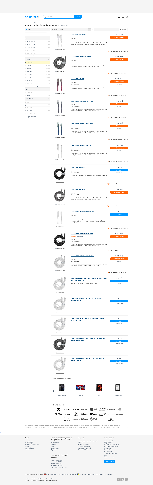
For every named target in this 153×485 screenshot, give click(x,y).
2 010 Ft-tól (119, 57)
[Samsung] (76, 409)
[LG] (93, 409)
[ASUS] (67, 409)
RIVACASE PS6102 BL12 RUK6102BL (82, 123)
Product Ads (108, 448)
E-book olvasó (118, 395)
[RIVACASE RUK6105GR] (61, 195)
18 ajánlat (119, 40)
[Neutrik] (111, 419)
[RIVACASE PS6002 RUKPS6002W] (61, 151)
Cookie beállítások (83, 450)
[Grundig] (76, 419)
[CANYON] (67, 419)
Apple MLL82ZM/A (56, 462)
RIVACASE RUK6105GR (78, 189)
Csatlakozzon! (110, 461)
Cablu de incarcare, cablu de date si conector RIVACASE (96, 474)
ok (48, 34)
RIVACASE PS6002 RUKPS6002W (81, 145)
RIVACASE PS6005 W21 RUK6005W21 (82, 256)
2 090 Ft (119, 278)
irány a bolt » (119, 170)
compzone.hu (119, 323)
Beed (105, 455)
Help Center (107, 443)
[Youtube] (126, 479)
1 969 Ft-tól (119, 79)
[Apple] (119, 409)
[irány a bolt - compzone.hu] (61, 324)
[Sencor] (67, 414)
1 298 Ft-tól (119, 123)
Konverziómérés (109, 457)
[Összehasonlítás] (118, 16)
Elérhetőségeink (29, 443)
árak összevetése (119, 37)
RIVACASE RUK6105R (77, 79)
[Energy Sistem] (102, 419)
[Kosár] (123, 16)
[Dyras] (93, 419)
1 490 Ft (119, 298)
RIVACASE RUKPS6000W (78, 35)
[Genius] (102, 414)
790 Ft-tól (119, 145)
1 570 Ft (119, 318)
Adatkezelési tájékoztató (32, 479)
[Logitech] (76, 414)
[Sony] (102, 409)
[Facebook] (119, 479)
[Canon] (111, 409)
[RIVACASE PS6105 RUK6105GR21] (61, 62)
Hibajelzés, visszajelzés (84, 448)
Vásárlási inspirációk (84, 446)
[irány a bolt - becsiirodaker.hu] (61, 173)
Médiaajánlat (108, 450)
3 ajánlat (119, 261)
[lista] (89, 29)
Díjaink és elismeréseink (32, 444)
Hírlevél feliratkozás (84, 444)
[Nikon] (93, 414)
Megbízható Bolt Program (111, 444)
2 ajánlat (119, 239)
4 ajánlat (119, 106)
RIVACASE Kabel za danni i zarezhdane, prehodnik (61, 474)
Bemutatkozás (29, 441)
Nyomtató (54, 450)
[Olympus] (111, 414)
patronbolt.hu (119, 303)
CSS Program (108, 451)
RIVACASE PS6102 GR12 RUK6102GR (82, 101)
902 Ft (119, 358)
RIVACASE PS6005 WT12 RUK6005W (82, 212)
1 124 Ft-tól (119, 234)
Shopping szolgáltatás (110, 453)
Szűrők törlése (64, 25)
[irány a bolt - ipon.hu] (61, 283)
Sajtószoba (28, 450)
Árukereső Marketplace (111, 446)
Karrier (27, 446)
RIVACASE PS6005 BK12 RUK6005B (82, 234)
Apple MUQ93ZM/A (57, 465)
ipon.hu (119, 283)
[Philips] (84, 409)
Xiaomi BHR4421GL (56, 463)
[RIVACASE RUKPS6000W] (61, 40)
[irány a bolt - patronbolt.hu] (61, 304)
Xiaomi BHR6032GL (56, 460)
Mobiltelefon (62, 395)
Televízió (80, 395)
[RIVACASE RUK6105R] (61, 84)
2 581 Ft (119, 338)
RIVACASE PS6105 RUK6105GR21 (81, 57)
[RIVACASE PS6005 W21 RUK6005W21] (61, 261)
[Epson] (58, 414)
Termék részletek (60, 182)
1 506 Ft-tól (119, 101)
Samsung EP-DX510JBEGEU (59, 467)
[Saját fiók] (127, 16)
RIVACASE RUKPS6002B (78, 167)
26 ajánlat (119, 128)
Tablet (99, 395)
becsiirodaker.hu (119, 172)
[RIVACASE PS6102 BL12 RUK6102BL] (61, 128)
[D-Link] (84, 419)
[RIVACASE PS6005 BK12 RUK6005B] (61, 239)
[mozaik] (92, 29)
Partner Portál (108, 441)
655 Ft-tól (119, 35)
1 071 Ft (119, 212)
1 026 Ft (119, 167)
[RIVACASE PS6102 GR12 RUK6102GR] (61, 106)
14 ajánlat (119, 84)
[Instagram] (122, 479)
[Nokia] (119, 414)
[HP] (58, 409)
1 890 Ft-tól (119, 189)
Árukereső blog (29, 448)
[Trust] (84, 414)
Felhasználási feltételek (47, 479)
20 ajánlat (119, 62)
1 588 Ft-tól (119, 256)
